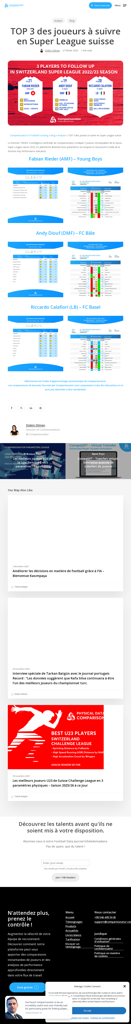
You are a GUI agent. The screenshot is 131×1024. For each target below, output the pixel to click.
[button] (124, 986)
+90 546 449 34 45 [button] (105, 917)
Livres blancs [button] (73, 935)
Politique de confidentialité (102, 1017)
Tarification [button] (73, 939)
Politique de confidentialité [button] (103, 947)
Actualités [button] (72, 930)
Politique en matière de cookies (74, 1017)
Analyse (58, 20)
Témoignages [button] (74, 922)
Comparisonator (65, 385)
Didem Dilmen (52, 50)
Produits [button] (71, 926)
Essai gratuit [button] (25, 987)
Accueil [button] (70, 917)
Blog (71, 20)
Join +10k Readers (65, 877)
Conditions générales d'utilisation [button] (107, 940)
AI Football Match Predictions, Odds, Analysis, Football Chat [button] (79, 954)
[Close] (69, 996)
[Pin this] (40, 408)
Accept (87, 1010)
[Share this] (11, 408)
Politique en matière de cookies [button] (107, 954)
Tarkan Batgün (21, 586)
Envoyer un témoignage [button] (73, 945)
